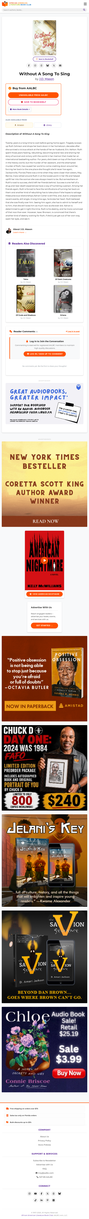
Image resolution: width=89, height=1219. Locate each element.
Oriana (63, 315)
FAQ (44, 1169)
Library (49, 125)
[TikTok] (35, 1200)
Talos (25, 279)
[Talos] (26, 263)
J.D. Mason (46, 79)
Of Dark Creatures (63, 279)
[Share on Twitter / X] (53, 65)
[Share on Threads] (41, 65)
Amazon (20, 125)
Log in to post (74, 331)
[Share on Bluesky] (47, 65)
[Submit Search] (84, 10)
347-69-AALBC (46, 1177)
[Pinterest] (47, 1200)
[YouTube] (35, 1193)
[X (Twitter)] (47, 1193)
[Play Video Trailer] (44, 560)
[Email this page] (60, 65)
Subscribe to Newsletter (44, 1160)
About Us (44, 1137)
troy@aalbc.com (46, 1173)
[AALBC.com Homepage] (16, 4)
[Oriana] (63, 299)
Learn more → (20, 232)
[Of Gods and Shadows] (26, 299)
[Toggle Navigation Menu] (85, 4)
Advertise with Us (44, 1165)
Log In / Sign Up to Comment (46, 354)
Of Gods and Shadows (26, 315)
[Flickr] (53, 1200)
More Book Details (20, 109)
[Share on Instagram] (35, 65)
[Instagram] (29, 1193)
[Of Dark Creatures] (63, 263)
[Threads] (53, 1193)
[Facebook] (41, 1193)
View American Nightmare (46, 594)
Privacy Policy (44, 1141)
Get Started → (44, 625)
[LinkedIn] (41, 1200)
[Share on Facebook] (28, 65)
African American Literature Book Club (37, 1215)
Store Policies (44, 1145)
